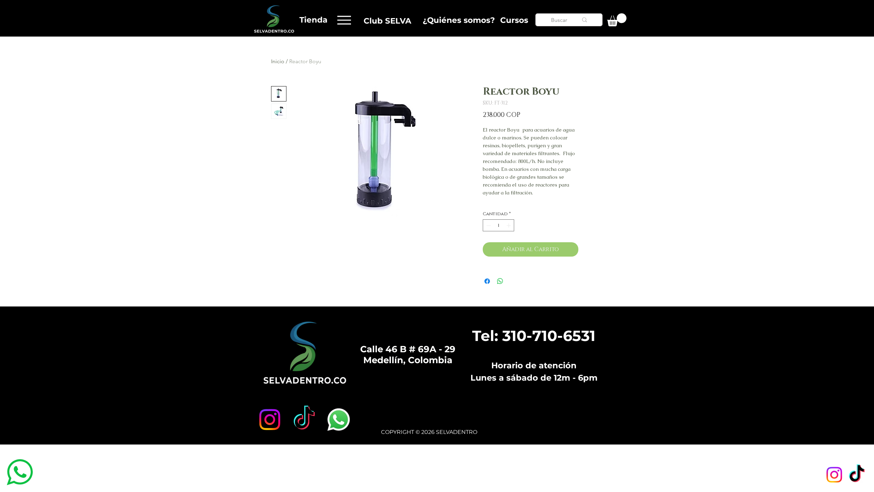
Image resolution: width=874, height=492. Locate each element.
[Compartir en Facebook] (487, 281)
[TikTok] (856, 474)
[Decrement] (488, 225)
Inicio (277, 61)
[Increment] (509, 225)
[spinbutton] (498, 225)
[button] (616, 19)
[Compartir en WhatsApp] (500, 281)
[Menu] (344, 20)
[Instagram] (834, 474)
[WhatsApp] (339, 420)
